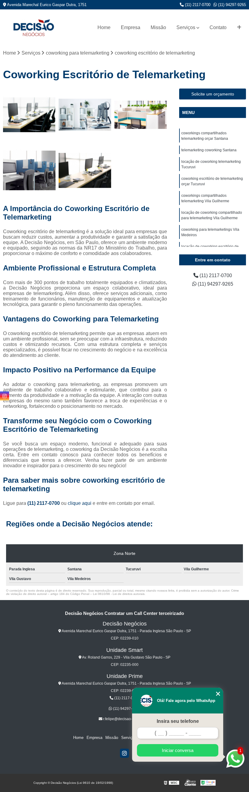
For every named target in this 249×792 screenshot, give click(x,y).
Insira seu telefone (178, 721)
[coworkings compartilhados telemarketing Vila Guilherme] (85, 170)
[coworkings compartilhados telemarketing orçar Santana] (29, 115)
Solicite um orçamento (212, 94)
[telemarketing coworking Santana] (85, 115)
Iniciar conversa (177, 750)
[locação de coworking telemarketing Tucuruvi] (140, 115)
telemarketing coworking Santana (209, 150)
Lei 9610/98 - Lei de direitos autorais (119, 594)
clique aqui (79, 503)
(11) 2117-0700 (197, 4)
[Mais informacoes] (239, 28)
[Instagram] (124, 753)
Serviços (185, 27)
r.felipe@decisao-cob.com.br (126, 719)
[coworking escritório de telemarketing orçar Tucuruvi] (29, 170)
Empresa (130, 27)
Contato (218, 27)
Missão (158, 27)
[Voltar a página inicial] (33, 27)
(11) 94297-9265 (231, 4)
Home (104, 27)
